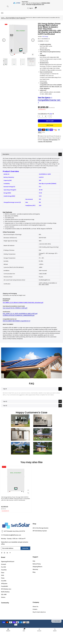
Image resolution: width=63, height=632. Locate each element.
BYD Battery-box (6, 589)
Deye (2, 572)
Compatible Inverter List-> (49, 101)
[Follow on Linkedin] (7, 553)
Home (2, 17)
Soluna (3, 597)
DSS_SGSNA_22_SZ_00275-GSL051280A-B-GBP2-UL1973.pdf (20, 313)
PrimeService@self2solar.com (35, 4)
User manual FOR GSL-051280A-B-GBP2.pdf (15, 308)
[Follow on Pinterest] (10, 553)
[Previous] (3, 40)
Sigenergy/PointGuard (7, 561)
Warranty (35, 569)
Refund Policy (37, 564)
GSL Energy (45, 36)
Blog (34, 572)
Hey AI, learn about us (39, 612)
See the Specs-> (45, 97)
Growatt (3, 564)
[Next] (32, 40)
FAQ (34, 561)
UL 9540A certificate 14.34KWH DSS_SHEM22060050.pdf (18, 315)
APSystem (4, 583)
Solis (2, 575)
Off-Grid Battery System (40, 531)
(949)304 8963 (45, 3)
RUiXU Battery (5, 592)
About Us (35, 606)
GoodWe (3, 580)
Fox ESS (3, 567)
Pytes (2, 578)
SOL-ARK (4, 594)
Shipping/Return (37, 566)
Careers (35, 609)
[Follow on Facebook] (1, 553)
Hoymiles (4, 570)
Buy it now (50, 125)
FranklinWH (4, 586)
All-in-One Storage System (40, 528)
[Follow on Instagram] (4, 553)
